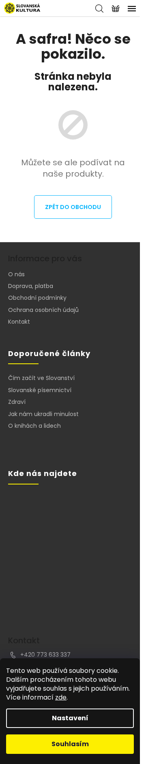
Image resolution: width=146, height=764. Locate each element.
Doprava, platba (30, 286)
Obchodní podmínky (37, 298)
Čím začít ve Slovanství (41, 378)
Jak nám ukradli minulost (43, 414)
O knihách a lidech (34, 426)
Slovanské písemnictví (39, 390)
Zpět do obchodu (73, 207)
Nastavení (70, 718)
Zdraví (17, 402)
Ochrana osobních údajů (43, 310)
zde (61, 697)
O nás (16, 274)
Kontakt (19, 322)
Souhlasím (70, 744)
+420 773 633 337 (45, 655)
